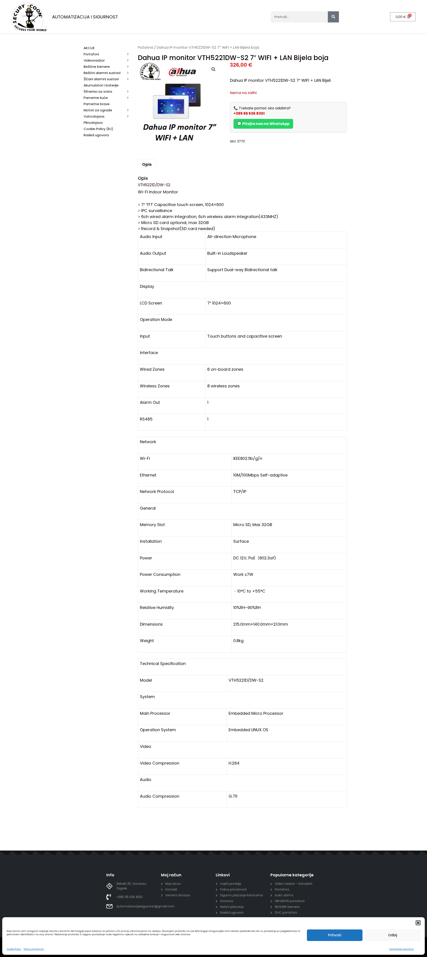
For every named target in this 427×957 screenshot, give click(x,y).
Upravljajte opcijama (401, 949)
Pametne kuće (96, 97)
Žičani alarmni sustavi (101, 79)
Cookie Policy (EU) (98, 128)
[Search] (333, 16)
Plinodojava (93, 122)
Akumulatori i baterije (101, 85)
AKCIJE (89, 48)
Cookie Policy (14, 949)
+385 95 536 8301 (249, 113)
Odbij (392, 935)
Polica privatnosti (34, 949)
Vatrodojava (94, 116)
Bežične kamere (97, 66)
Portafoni (91, 54)
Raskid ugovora (96, 135)
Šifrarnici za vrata (98, 91)
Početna (145, 47)
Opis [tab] (147, 164)
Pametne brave (97, 104)
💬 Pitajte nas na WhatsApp (263, 123)
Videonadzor (94, 60)
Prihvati (334, 935)
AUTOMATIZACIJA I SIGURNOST (85, 17)
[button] (418, 923)
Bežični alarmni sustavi (102, 72)
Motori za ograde (98, 110)
